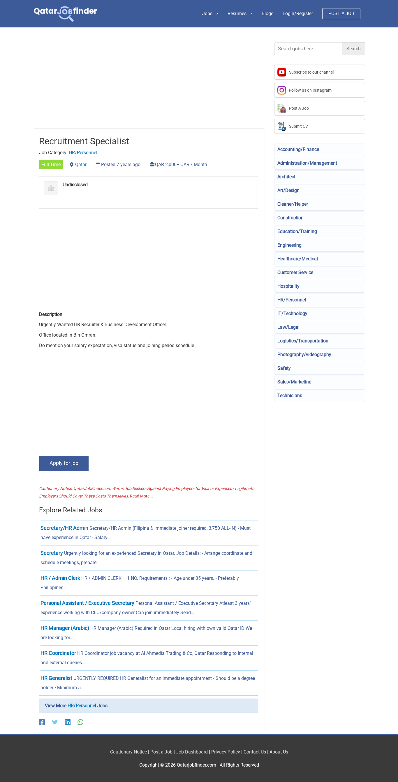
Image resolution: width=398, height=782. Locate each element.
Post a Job (161, 752)
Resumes (237, 13)
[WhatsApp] (80, 722)
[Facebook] (42, 722)
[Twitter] (55, 722)
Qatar (81, 164)
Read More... (141, 496)
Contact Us (255, 752)
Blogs (267, 13)
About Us (279, 752)
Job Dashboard (192, 752)
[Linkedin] (68, 722)
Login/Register (298, 13)
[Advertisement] (149, 85)
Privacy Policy (225, 752)
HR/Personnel (83, 152)
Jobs (207, 13)
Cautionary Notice (128, 752)
